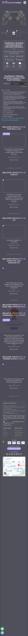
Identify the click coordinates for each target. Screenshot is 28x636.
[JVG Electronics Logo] (11, 4)
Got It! (14, 328)
